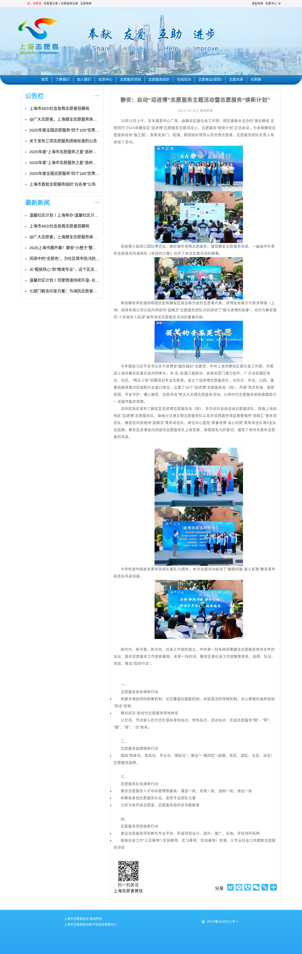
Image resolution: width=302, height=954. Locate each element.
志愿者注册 (51, 3)
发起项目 (257, 3)
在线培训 (184, 79)
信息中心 (105, 79)
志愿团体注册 (69, 3)
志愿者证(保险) (210, 79)
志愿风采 (236, 79)
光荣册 (255, 79)
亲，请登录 (34, 3)
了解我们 (62, 79)
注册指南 (86, 3)
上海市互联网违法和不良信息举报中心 (90, 924)
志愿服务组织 (159, 79)
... (96, 95)
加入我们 (84, 79)
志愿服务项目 (130, 79)
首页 (44, 79)
